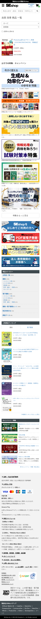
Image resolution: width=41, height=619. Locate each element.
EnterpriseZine (6, 608)
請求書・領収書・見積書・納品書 (14, 553)
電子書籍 (6, 294)
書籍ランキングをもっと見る (31, 414)
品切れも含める (9, 31)
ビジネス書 (8, 283)
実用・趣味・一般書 (10, 287)
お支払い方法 (7, 484)
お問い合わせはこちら (10, 563)
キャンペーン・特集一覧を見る (30, 467)
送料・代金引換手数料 (10, 477)
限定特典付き (7, 311)
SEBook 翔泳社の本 (8, 606)
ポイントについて (9, 556)
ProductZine (12, 611)
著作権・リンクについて (8, 579)
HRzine (4, 611)
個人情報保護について (7, 577)
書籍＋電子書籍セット (10, 306)
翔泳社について (6, 581)
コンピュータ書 (9, 281)
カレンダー (7, 289)
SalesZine (35, 608)
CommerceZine (17, 608)
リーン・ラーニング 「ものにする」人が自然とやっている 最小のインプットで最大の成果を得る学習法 (25, 368)
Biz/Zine (27, 608)
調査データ (6, 315)
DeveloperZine (29, 611)
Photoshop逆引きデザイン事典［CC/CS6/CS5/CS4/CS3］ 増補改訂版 (26, 42)
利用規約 (4, 573)
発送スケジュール (9, 518)
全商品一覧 (6, 275)
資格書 (6, 285)
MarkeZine (28, 606)
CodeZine (19, 606)
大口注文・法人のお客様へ (12, 560)
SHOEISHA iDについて (7, 584)
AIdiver (20, 611)
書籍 (4, 279)
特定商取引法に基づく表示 (8, 575)
